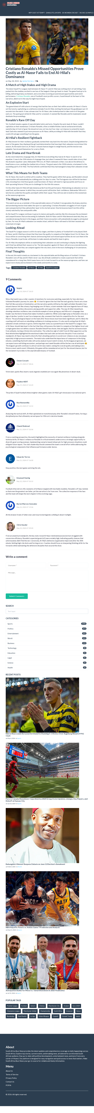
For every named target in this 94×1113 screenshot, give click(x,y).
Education (11, 653)
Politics (10, 629)
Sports (10, 624)
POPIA (8, 1085)
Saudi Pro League (52, 267)
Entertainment (13, 633)
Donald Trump (67, 1016)
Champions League (13, 1011)
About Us (9, 1071)
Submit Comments (16, 596)
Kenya (78, 1011)
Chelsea (42, 1006)
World (10, 638)
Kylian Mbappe (44, 1016)
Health (10, 668)
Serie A (33, 1006)
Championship (45, 1011)
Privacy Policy (11, 1078)
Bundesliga (10, 1016)
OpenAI (55, 1016)
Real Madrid (22, 1016)
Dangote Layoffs (53, 13)
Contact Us (10, 1082)
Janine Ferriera (28, 81)
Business (11, 643)
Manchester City (54, 1006)
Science (10, 663)
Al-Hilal (40, 267)
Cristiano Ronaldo (23, 96)
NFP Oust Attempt (37, 13)
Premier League (12, 1006)
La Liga (32, 1016)
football (24, 1006)
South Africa (58, 1011)
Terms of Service (12, 1074)
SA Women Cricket (70, 13)
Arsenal (66, 1006)
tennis (78, 1016)
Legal (10, 658)
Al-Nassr (31, 267)
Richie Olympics (86, 13)
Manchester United (30, 1011)
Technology (12, 648)
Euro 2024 (76, 1006)
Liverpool (69, 1011)
